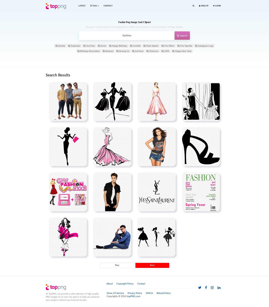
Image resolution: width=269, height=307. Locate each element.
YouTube (90, 46)
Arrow (103, 46)
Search (183, 35)
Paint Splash (152, 46)
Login (218, 6)
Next (152, 265)
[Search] (193, 6)
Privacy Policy (135, 293)
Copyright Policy (125, 284)
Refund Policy (164, 293)
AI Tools (93, 6)
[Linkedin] (218, 287)
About (109, 284)
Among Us (123, 51)
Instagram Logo (205, 46)
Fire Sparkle (185, 46)
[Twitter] (199, 287)
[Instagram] (212, 287)
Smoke (61, 46)
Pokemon (153, 51)
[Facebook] (206, 287)
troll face (138, 51)
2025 (166, 51)
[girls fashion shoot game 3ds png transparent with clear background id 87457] (68, 192)
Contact (108, 6)
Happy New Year (182, 51)
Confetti (136, 46)
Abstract (109, 51)
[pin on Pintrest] (82, 86)
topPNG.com (133, 296)
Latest (81, 6)
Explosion (75, 46)
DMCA (149, 293)
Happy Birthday (119, 46)
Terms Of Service (115, 293)
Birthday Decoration (90, 51)
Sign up (204, 6)
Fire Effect (169, 46)
